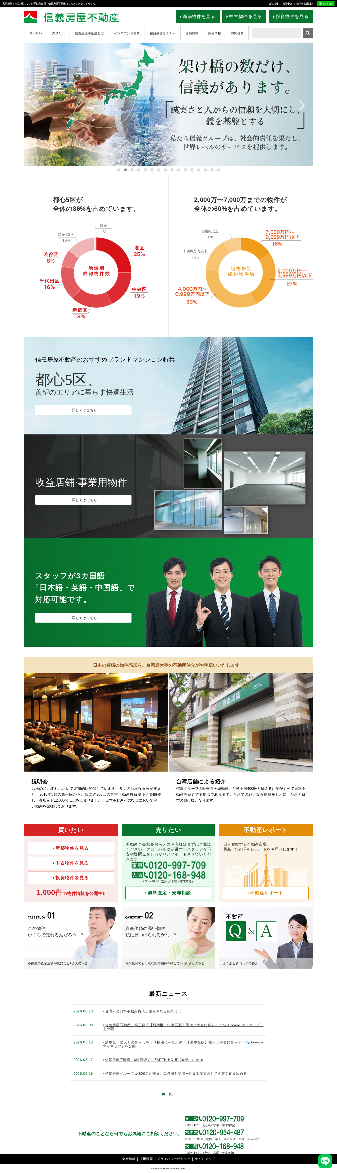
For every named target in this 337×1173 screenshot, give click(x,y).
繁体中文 (287, 3)
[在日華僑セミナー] (162, 33)
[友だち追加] (326, 3)
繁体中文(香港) (304, 3)
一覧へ (170, 1094)
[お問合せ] (237, 33)
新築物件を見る (199, 16)
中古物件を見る (245, 16)
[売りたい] (58, 33)
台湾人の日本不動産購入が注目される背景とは (143, 1011)
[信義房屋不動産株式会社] (80, 17)
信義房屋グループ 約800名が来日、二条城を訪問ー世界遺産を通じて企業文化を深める (176, 1073)
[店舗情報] (192, 33)
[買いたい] (35, 33)
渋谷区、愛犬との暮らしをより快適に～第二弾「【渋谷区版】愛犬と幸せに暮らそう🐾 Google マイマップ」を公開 (183, 1044)
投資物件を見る (292, 16)
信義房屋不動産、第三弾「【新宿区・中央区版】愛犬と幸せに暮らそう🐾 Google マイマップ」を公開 (183, 1027)
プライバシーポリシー (174, 1158)
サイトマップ (205, 1158)
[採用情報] (214, 33)
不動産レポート (266, 892)
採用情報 (146, 1158)
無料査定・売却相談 (169, 892)
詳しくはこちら (84, 410)
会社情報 (274, 3)
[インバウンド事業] (127, 33)
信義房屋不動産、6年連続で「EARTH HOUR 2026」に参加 (154, 1060)
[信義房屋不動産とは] (89, 33)
